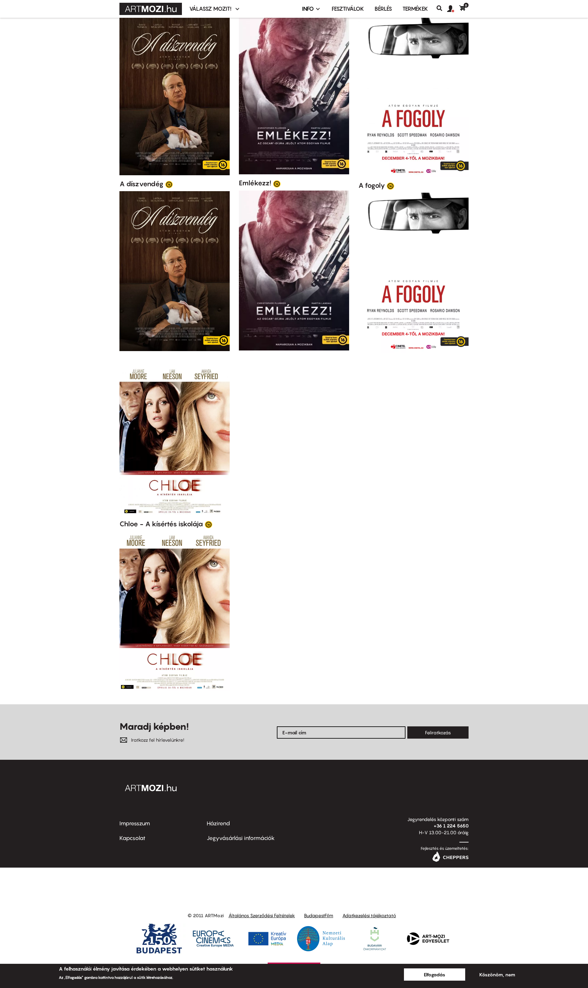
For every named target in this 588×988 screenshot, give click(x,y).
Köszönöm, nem (497, 974)
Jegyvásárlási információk (241, 838)
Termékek (415, 9)
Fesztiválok (348, 9)
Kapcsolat (132, 838)
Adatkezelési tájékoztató (369, 915)
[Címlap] (150, 9)
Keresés (441, 8)
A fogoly (371, 185)
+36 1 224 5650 (451, 825)
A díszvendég (141, 184)
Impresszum (134, 823)
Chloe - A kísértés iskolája (161, 524)
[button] (453, 9)
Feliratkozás (438, 732)
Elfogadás (434, 974)
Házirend (218, 823)
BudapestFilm (318, 915)
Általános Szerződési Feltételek (261, 915)
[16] (169, 184)
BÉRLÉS (383, 9)
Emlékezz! (255, 183)
